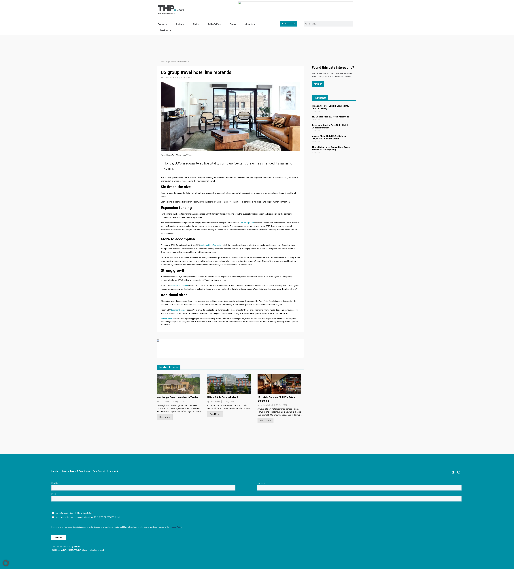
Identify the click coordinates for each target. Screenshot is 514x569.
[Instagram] (458, 472)
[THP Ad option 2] (230, 348)
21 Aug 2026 (178, 402)
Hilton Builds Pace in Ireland (222, 397)
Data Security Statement (105, 471)
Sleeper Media (74, 547)
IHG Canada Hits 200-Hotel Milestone (330, 116)
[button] (6, 563)
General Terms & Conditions (75, 471)
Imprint (55, 471)
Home (162, 62)
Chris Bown (164, 402)
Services (164, 30)
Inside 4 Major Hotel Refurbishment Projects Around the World (329, 137)
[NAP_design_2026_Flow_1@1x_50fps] (295, 8)
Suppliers (250, 24)
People (233, 24)
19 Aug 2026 (281, 405)
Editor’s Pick (214, 24)
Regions (179, 24)
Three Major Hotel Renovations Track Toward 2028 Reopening (331, 148)
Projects (162, 24)
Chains (195, 24)
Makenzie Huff (266, 405)
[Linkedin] (453, 472)
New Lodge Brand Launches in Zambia (178, 397)
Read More (164, 417)
